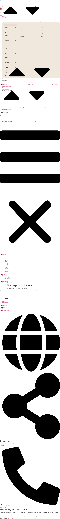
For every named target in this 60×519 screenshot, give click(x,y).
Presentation (22, 36)
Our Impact (9, 109)
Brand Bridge (11, 518)
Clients (3, 274)
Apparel (6, 53)
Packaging (6, 35)
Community (4, 275)
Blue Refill (21, 27)
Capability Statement (7, 282)
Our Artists (4, 109)
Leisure (6, 48)
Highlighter (43, 27)
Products (4, 256)
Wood (42, 39)
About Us (4, 254)
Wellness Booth (5, 281)
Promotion (6, 37)
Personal (6, 45)
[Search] (35, 121)
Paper (21, 33)
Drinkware (6, 27)
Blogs (3, 280)
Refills (42, 36)
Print (5, 32)
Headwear (6, 50)
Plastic (42, 33)
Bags (5, 43)
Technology (7, 40)
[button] (30, 187)
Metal (21, 30)
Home (3, 253)
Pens (6, 257)
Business (6, 30)
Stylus (21, 39)
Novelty (42, 30)
